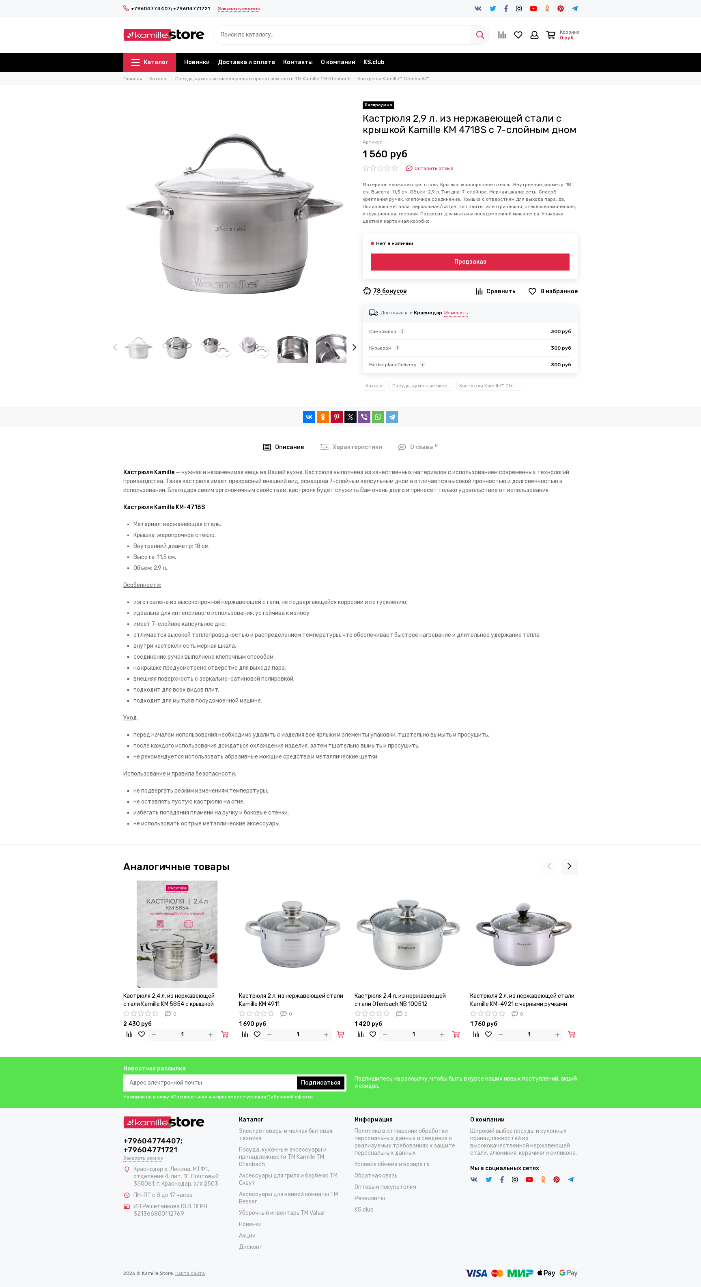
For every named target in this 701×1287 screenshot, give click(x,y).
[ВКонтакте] (309, 417)
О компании (338, 62)
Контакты (298, 62)
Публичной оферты (290, 1097)
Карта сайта (190, 1273)
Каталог (156, 62)
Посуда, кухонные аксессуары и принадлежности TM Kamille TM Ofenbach (423, 386)
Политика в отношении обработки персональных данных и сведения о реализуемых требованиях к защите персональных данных (405, 1142)
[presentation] (115, 348)
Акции (247, 1235)
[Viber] (364, 417)
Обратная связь (376, 1175)
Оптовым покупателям (385, 1187)
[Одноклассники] (323, 417)
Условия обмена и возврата (392, 1164)
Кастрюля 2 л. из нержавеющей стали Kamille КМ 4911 (291, 1000)
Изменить (456, 313)
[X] (350, 417)
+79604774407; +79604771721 (170, 8)
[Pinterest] (337, 417)
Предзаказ (470, 261)
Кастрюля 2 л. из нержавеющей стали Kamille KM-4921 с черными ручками (522, 1000)
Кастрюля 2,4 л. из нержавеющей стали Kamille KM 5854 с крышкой (169, 1000)
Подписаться (320, 1082)
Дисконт (251, 1247)
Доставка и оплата (246, 62)
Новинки (197, 62)
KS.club (374, 62)
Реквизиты (370, 1198)
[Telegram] (392, 417)
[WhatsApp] (378, 417)
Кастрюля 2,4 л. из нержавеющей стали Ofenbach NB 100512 (400, 1000)
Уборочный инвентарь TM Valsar (282, 1213)
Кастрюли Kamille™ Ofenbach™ (490, 386)
